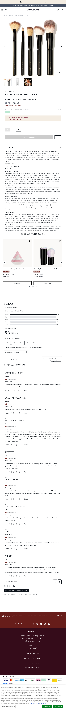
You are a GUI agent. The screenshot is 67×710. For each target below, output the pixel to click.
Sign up (59, 616)
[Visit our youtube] (41, 624)
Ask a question (32, 99)
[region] (33, 697)
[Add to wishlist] (57, 137)
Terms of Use (44, 703)
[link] (58, 10)
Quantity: (8, 126)
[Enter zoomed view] (59, 73)
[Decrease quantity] (7, 129)
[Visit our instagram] (37, 624)
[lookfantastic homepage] (33, 10)
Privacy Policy (35, 703)
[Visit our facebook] (29, 624)
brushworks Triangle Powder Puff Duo (15, 269)
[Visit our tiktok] (45, 624)
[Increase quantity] (18, 129)
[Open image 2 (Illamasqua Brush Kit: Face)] (17, 82)
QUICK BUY (17, 283)
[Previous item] (4, 262)
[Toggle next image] (61, 46)
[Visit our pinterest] (49, 624)
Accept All (47, 706)
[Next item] (61, 262)
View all (58, 109)
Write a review (22, 99)
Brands (11, 15)
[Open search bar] (6, 10)
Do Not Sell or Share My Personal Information (33, 647)
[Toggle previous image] (4, 46)
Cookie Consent (33, 645)
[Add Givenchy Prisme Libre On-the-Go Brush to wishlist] (60, 241)
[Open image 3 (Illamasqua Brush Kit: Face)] (28, 82)
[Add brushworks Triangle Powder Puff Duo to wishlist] (29, 241)
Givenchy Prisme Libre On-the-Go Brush (47, 269)
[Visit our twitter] (33, 624)
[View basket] (62, 10)
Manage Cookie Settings (8, 706)
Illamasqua (10, 92)
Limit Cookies (58, 706)
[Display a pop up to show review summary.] (16, 274)
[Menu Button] (2, 10)
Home (5, 15)
